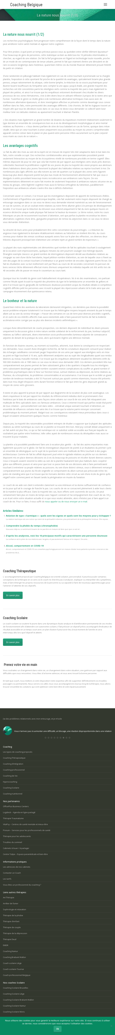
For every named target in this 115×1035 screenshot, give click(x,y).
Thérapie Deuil (9, 939)
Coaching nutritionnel (12, 793)
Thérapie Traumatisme (13, 818)
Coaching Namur (10, 951)
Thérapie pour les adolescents (17, 836)
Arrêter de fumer (10, 903)
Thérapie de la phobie (13, 915)
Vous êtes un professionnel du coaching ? (22, 884)
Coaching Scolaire (11, 787)
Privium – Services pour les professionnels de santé (26, 830)
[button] (45, 737)
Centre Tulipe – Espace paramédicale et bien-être (25, 854)
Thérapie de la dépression (15, 933)
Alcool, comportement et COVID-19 (25, 545)
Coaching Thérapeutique (14, 758)
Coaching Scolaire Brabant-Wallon (18, 999)
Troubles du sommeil (12, 842)
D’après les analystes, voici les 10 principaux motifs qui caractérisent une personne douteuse (56, 535)
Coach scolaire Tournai (13, 969)
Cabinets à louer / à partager (16, 848)
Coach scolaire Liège (12, 963)
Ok (57, 1029)
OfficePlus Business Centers (16, 806)
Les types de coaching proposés (17, 752)
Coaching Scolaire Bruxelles (15, 987)
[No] (111, 1025)
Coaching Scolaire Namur (14, 1005)
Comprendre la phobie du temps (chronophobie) (32, 525)
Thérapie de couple (12, 927)
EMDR (5, 945)
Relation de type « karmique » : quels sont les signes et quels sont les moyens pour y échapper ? (58, 515)
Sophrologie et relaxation (14, 909)
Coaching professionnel (14, 769)
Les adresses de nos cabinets (16, 867)
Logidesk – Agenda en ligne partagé (19, 812)
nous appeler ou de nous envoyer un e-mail (66, 501)
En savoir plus (12, 595)
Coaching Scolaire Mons (14, 1011)
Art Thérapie (8, 897)
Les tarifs (7, 878)
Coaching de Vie (10, 775)
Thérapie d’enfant (11, 921)
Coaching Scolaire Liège (13, 993)
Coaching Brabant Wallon (14, 957)
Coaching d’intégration (13, 763)
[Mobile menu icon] (105, 4)
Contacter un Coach (12, 872)
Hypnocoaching (10, 781)
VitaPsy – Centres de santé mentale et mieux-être (25, 824)
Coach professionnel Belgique (16, 975)
